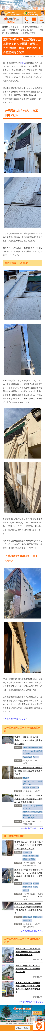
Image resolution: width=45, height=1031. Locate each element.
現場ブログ (15, 27)
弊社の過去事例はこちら (15, 719)
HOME (5, 27)
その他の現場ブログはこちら (31, 1002)
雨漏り (22, 63)
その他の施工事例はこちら (32, 828)
